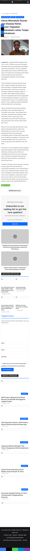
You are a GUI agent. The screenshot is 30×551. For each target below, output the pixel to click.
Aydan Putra (15, 532)
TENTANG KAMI (8, 535)
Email (3, 349)
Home (3, 13)
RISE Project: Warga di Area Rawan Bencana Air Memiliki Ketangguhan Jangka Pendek (13, 399)
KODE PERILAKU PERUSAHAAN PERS (12, 540)
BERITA (8, 13)
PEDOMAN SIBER (22, 535)
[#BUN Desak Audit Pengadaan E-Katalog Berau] (22, 300)
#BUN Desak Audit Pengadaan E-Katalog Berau (22, 307)
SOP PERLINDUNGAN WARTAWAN (15, 537)
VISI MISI (25, 540)
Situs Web (3, 356)
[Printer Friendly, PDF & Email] (5, 185)
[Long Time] (15, 2)
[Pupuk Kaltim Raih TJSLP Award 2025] (22, 282)
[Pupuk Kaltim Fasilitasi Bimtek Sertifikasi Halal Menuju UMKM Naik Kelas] (7, 300)
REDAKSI (15, 535)
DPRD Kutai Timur (15, 190)
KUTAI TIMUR (20, 17)
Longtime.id (5, 37)
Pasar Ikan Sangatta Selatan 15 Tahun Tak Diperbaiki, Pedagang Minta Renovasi (14, 495)
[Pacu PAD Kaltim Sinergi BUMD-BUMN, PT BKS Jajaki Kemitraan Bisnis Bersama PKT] (7, 282)
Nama (3, 343)
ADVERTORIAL (14, 13)
